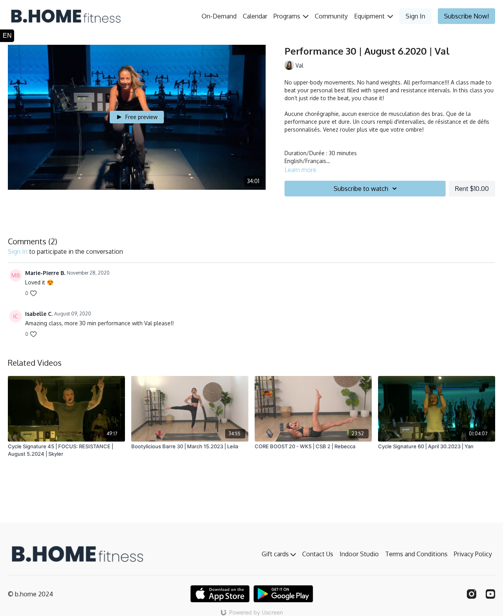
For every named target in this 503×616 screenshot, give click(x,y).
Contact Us (317, 554)
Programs (288, 16)
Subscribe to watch (361, 188)
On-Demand (219, 16)
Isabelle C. (39, 313)
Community (331, 16)
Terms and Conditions (416, 554)
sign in (18, 251)
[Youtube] (490, 594)
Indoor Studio (359, 554)
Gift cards (276, 554)
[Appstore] (220, 594)
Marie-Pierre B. (45, 273)
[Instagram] (471, 594)
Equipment (370, 16)
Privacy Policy (473, 554)
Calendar (255, 16)
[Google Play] (283, 594)
